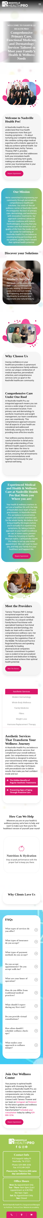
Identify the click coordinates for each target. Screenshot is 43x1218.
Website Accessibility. (31, 1207)
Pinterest (32, 1102)
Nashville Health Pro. (15, 1205)
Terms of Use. (18, 1207)
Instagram (21, 1102)
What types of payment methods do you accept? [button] (16, 953)
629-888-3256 (25, 1165)
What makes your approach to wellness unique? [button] (15, 1045)
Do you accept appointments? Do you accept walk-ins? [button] (15, 966)
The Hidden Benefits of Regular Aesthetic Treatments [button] (23, 781)
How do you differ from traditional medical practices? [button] (16, 992)
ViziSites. (9, 1207)
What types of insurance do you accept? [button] (16, 941)
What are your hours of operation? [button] (16, 979)
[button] (40, 4)
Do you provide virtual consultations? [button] (16, 1017)
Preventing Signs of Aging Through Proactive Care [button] (21, 791)
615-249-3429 (23, 1167)
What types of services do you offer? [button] (17, 929)
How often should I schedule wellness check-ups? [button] (16, 1031)
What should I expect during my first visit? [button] (15, 1005)
